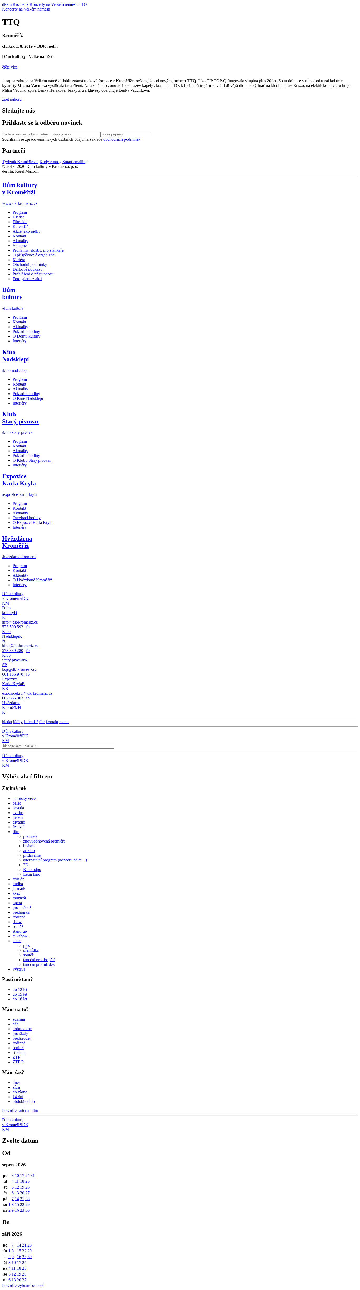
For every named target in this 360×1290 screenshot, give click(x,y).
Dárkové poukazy (27, 269)
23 (22, 1210)
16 (17, 1210)
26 (27, 1187)
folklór (18, 879)
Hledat (18, 217)
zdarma (19, 1019)
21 (22, 1198)
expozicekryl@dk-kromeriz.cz (27, 693)
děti (16, 1024)
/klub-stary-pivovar (18, 432)
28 (27, 1198)
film (16, 831)
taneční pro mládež (39, 964)
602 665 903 (12, 698)
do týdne (20, 1092)
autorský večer (25, 798)
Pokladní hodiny (26, 331)
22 (22, 1204)
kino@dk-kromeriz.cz (20, 646)
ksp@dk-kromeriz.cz (19, 669)
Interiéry (20, 341)
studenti (19, 1052)
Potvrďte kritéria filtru (20, 1110)
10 (17, 1175)
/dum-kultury (13, 308)
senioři (18, 1047)
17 (22, 1175)
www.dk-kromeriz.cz (19, 203)
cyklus (18, 812)
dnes (16, 1082)
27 (27, 1193)
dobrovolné (22, 1028)
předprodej (22, 1038)
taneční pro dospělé (39, 959)
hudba (18, 884)
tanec (17, 940)
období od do (24, 1101)
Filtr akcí (20, 222)
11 (17, 1181)
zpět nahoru (12, 99)
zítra (16, 1087)
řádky (18, 721)
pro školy (20, 1033)
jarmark (19, 888)
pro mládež (22, 907)
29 (27, 1204)
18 (22, 1181)
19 (22, 1187)
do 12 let (20, 989)
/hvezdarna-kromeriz (19, 556)
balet (17, 803)
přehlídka (31, 950)
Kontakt (19, 236)
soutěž (18, 926)
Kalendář (20, 226)
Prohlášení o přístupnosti (33, 274)
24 (27, 1175)
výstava (19, 969)
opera (17, 902)
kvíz (16, 893)
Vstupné (20, 245)
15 (17, 1204)
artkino (29, 850)
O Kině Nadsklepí (28, 398)
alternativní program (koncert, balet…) (55, 860)
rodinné (19, 917)
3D (25, 865)
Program (20, 212)
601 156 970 (12, 674)
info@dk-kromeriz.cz (20, 622)
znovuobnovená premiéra (44, 841)
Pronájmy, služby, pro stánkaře (38, 250)
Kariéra (19, 259)
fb (28, 627)
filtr (42, 721)
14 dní (18, 1096)
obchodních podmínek (121, 139)
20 (22, 1193)
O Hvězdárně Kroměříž (32, 580)
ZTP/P (18, 1062)
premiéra (30, 836)
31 (33, 1175)
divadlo (19, 822)
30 (27, 1210)
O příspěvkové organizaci (34, 255)
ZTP (16, 1057)
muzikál (19, 898)
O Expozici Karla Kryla (32, 522)
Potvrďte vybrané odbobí (23, 1285)
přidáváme (32, 855)
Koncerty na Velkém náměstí (26, 9)
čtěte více (10, 67)
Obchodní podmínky (30, 264)
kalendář (31, 721)
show (17, 921)
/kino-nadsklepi (15, 370)
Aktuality (20, 240)
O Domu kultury (26, 336)
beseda (18, 808)
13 (17, 1193)
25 (27, 1181)
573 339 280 (12, 650)
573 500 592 (12, 627)
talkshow (20, 936)
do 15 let (20, 994)
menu (64, 721)
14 (17, 1198)
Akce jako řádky (26, 231)
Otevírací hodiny (27, 517)
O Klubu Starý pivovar (32, 460)
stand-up (20, 931)
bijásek (29, 846)
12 (17, 1187)
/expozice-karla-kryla (19, 494)
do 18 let (20, 999)
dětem (18, 817)
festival (19, 827)
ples (26, 945)
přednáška (21, 912)
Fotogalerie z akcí (27, 278)
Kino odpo (32, 869)
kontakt (52, 721)
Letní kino (31, 874)
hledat (7, 721)
